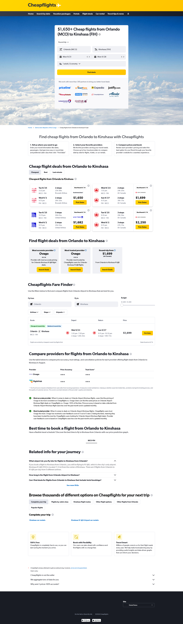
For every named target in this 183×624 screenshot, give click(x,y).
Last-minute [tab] (57, 172)
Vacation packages (61, 14)
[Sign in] (128, 13)
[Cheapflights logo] (42, 5)
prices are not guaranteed (79, 568)
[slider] (121, 305)
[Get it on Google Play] (86, 620)
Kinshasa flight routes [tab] (82, 502)
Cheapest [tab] (35, 172)
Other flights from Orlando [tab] (127, 502)
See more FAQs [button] (73, 485)
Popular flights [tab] (37, 508)
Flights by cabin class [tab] (59, 502)
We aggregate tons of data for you (44, 579)
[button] (99, 34)
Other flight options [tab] (104, 502)
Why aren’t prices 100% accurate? (44, 584)
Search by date (43, 14)
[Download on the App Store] (97, 620)
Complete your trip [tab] (38, 502)
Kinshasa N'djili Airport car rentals (85, 520)
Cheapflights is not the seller (42, 575)
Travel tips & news (116, 14)
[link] (44, 269)
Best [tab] (45, 172)
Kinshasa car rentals (37, 520)
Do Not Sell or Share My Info (83, 614)
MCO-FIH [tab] (91, 440)
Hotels (76, 14)
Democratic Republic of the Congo (46, 128)
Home (31, 14)
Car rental (100, 14)
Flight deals (87, 14)
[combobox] (63, 42)
